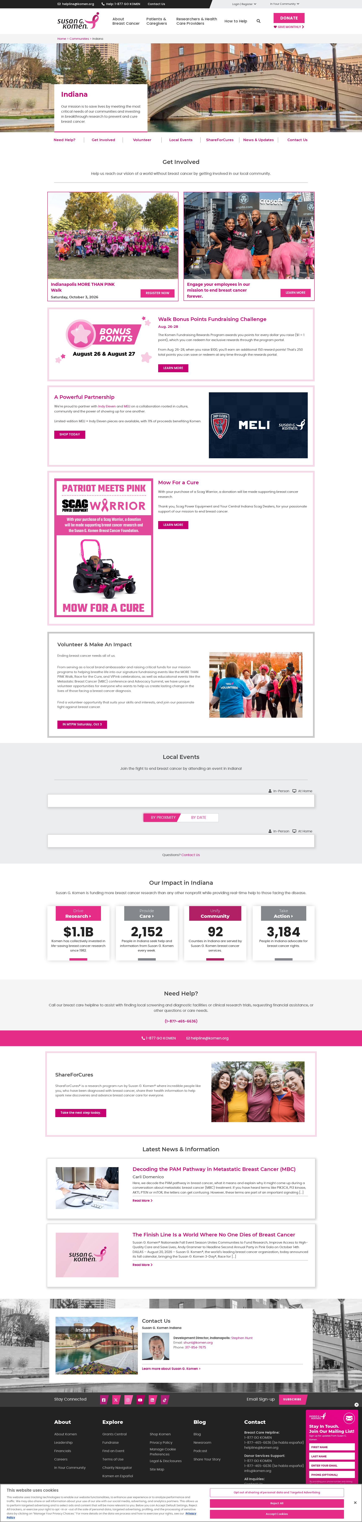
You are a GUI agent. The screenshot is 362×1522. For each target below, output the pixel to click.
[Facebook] (104, 1399)
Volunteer (142, 140)
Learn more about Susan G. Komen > (171, 1368)
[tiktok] (165, 1399)
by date (198, 818)
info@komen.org (257, 1471)
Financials (62, 1451)
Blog (197, 1434)
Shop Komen (160, 1434)
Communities (79, 38)
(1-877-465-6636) (181, 1021)
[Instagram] (129, 1399)
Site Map (157, 1469)
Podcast (200, 1451)
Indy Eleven (107, 406)
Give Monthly (290, 27)
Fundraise (110, 1442)
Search (258, 21)
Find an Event (113, 1451)
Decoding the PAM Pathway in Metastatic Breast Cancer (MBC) (215, 1169)
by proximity (163, 818)
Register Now (157, 293)
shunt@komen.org (198, 1342)
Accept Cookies (277, 1514)
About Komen (65, 1434)
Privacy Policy (161, 1442)
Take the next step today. (81, 1112)
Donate (289, 18)
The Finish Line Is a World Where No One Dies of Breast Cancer (214, 1235)
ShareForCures (220, 140)
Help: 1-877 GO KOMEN (123, 4)
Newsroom (202, 1442)
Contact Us (156, 4)
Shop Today (69, 434)
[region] (181, 1503)
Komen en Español (117, 1476)
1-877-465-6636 (257, 1442)
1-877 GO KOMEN (161, 1038)
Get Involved (103, 140)
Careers (60, 1459)
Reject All (276, 1503)
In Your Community (70, 1467)
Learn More (295, 292)
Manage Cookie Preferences (163, 1452)
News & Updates (258, 140)
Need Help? (64, 140)
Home (61, 38)
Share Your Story (207, 1459)
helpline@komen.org (78, 4)
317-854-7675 (195, 1347)
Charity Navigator (117, 1467)
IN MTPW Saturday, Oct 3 (82, 724)
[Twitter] (117, 1399)
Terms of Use (113, 1459)
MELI (127, 406)
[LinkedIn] (153, 1399)
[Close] (355, 1502)
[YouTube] (141, 1399)
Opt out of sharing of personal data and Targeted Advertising (277, 1492)
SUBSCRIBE (292, 1399)
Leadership (63, 1442)
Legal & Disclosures (166, 1461)
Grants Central (114, 1434)
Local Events (181, 140)
